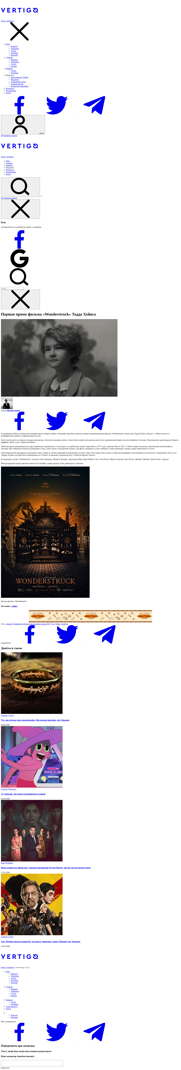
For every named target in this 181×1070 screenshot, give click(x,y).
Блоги (8, 93)
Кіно (8, 44)
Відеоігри (10, 88)
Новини (14, 46)
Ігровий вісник (17, 84)
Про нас (14, 1015)
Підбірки (14, 53)
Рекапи (14, 66)
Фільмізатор (11, 91)
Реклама (14, 1017)
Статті (13, 51)
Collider (14, 606)
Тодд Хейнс (56, 624)
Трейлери (15, 49)
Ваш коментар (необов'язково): (18, 1056)
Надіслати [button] (5, 1068)
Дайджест (12, 789)
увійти (41, 133)
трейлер (64, 624)
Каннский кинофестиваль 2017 (37, 624)
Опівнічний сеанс (18, 82)
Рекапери (15, 80)
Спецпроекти (11, 1006)
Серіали (9, 57)
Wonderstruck (18, 624)
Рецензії (14, 55)
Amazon (9, 624)
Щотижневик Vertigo (19, 77)
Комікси (9, 68)
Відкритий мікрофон (19, 86)
